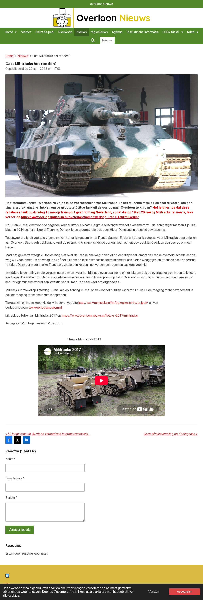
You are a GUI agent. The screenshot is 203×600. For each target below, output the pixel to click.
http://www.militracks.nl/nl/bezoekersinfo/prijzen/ (113, 303)
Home (9, 56)
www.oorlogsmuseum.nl (45, 307)
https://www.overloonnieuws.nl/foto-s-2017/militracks (100, 315)
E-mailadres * (14, 478)
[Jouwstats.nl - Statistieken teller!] (7, 576)
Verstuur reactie (20, 530)
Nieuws (23, 56)
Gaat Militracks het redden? (51, 56)
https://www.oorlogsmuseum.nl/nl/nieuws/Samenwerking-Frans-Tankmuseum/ (80, 217)
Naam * (10, 459)
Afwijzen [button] (153, 591)
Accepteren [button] (184, 591)
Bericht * (11, 498)
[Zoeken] (92, 40)
